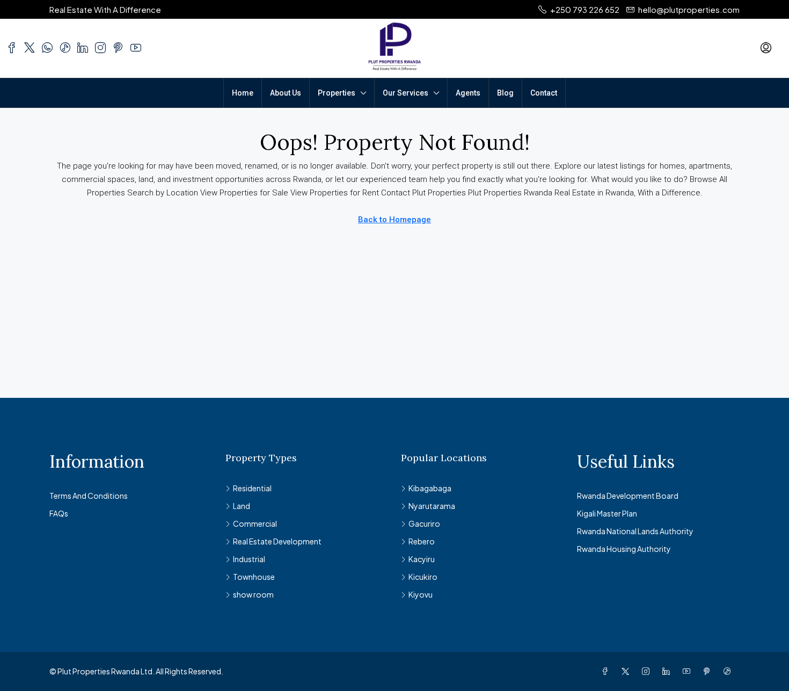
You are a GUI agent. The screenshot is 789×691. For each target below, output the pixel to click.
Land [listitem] (241, 506)
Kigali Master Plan (607, 513)
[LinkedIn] (668, 671)
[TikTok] (729, 671)
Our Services (405, 93)
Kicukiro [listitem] (422, 576)
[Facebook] (607, 671)
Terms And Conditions (88, 495)
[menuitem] (766, 48)
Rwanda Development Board (627, 495)
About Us (285, 93)
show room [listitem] (253, 594)
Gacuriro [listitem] (424, 523)
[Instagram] (648, 671)
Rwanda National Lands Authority (635, 531)
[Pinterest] (709, 671)
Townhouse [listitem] (254, 576)
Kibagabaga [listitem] (429, 488)
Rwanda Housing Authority (624, 549)
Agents (468, 93)
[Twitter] (627, 671)
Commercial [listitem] (255, 523)
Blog (505, 93)
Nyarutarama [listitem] (431, 506)
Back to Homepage (394, 219)
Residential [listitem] (252, 488)
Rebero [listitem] (421, 541)
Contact (543, 93)
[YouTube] (689, 671)
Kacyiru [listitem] (421, 559)
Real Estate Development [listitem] (277, 541)
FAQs (58, 513)
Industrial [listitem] (249, 559)
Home (242, 93)
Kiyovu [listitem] (420, 594)
